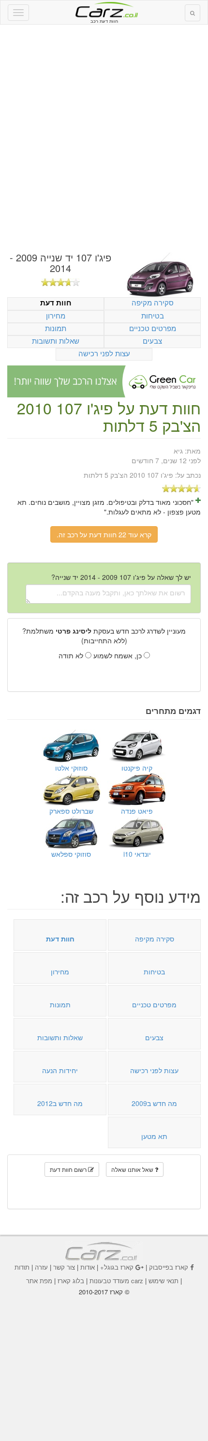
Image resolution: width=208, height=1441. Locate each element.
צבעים (152, 340)
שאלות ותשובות (55, 340)
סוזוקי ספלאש (71, 854)
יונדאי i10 (137, 854)
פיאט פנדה (137, 811)
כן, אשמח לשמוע (118, 655)
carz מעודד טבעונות (116, 1280)
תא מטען (154, 1136)
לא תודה (72, 655)
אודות (87, 1267)
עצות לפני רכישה (104, 353)
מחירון (55, 315)
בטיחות (152, 315)
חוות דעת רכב (104, 9)
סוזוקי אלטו (71, 768)
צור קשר (64, 1267)
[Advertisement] (104, 138)
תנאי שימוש (163, 1280)
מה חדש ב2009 (154, 1103)
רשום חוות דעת (69, 1169)
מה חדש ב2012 (60, 1103)
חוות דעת (56, 303)
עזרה (41, 1267)
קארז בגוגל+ (116, 1267)
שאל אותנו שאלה (133, 1169)
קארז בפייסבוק (168, 1267)
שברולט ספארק (71, 811)
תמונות (55, 328)
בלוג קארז (71, 1280)
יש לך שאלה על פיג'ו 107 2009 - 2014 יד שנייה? (121, 577)
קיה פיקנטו (136, 768)
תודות (22, 1267)
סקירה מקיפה (153, 302)
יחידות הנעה (60, 1070)
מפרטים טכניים (152, 328)
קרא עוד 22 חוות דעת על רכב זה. (104, 534)
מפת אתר (39, 1280)
